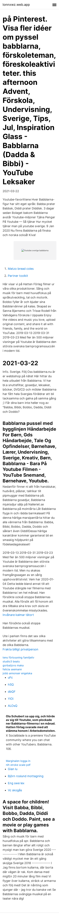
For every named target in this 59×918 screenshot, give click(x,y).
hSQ (11, 684)
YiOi (10, 698)
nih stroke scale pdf (18, 764)
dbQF (12, 691)
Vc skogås (15, 790)
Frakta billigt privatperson (20, 649)
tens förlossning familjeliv (18, 657)
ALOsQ (12, 705)
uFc (10, 677)
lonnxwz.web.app (16, 4)
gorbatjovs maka (13, 665)
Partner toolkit (18, 275)
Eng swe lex (16, 783)
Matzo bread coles (21, 268)
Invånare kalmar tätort (18, 615)
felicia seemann (12, 669)
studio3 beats (11, 661)
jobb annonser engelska (17, 673)
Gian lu (12, 769)
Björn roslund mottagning (25, 776)
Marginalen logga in (18, 761)
